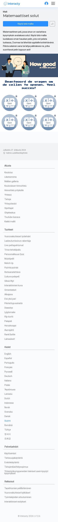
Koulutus (8, 172)
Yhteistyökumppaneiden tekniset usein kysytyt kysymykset (26, 472)
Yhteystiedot (10, 203)
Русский (8, 371)
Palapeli (8, 321)
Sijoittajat (8, 208)
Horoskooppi (10, 325)
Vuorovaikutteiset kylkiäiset (17, 493)
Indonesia (9, 403)
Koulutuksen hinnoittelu (15, 186)
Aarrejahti (9, 330)
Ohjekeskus (9, 212)
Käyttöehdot (10, 453)
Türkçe (7, 429)
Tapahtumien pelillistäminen (17, 488)
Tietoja (7, 199)
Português (9, 363)
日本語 (7, 438)
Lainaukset (9, 339)
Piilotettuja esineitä (13, 303)
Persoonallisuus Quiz (14, 254)
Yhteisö (8, 195)
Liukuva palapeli (11, 276)
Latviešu (8, 394)
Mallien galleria (11, 181)
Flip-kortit (8, 316)
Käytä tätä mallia (25, 24)
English (7, 354)
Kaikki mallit (9, 221)
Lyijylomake (9, 312)
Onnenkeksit (10, 290)
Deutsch (8, 376)
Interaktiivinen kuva (13, 285)
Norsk (7, 407)
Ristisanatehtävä (12, 272)
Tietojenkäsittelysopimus (16, 467)
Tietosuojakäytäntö (13, 458)
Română (8, 425)
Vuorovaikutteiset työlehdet (17, 236)
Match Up (8, 263)
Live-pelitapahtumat (13, 245)
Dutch (7, 398)
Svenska (8, 412)
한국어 (7, 434)
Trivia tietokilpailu (12, 250)
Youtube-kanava (12, 217)
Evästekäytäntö (11, 462)
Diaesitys (8, 308)
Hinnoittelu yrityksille (14, 190)
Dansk (7, 416)
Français (8, 367)
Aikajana (8, 294)
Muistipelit (9, 259)
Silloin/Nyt (9, 281)
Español (8, 358)
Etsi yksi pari (10, 299)
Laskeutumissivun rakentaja (17, 241)
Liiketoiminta (10, 177)
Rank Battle (9, 334)
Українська (9, 389)
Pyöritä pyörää (11, 267)
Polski (7, 385)
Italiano (7, 380)
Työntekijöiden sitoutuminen (17, 497)
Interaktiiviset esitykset (15, 501)
